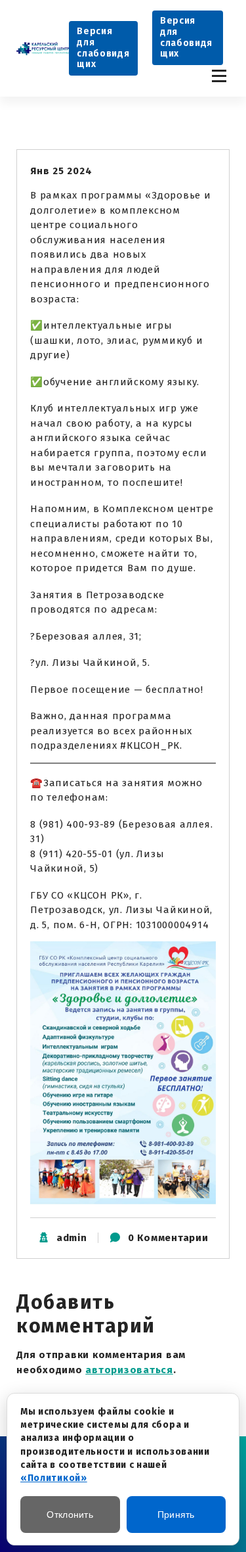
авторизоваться (129, 1370)
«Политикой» (53, 1478)
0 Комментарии (168, 1238)
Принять (176, 1514)
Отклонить (70, 1514)
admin (71, 1238)
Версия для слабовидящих (103, 48)
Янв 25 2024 (61, 171)
